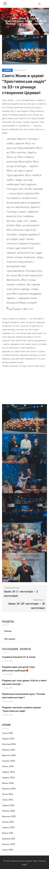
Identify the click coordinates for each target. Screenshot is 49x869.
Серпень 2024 (8, 760)
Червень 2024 (8, 772)
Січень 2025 (7, 733)
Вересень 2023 (9, 816)
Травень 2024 (8, 777)
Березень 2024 (9, 788)
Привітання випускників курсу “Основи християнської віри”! (23, 695)
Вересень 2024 (9, 755)
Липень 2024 (8, 766)
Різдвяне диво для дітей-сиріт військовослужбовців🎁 (18, 669)
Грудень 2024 (8, 738)
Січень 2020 (7, 849)
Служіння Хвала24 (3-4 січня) (18, 657)
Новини (7, 70)
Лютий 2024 (7, 794)
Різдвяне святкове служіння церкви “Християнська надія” (21, 709)
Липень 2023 (8, 822)
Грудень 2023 (8, 805)
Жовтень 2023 (8, 811)
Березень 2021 (8, 838)
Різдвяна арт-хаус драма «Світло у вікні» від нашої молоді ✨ (24, 682)
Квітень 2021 (7, 833)
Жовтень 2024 (8, 749)
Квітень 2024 (8, 783)
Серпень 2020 (8, 844)
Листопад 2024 (9, 744)
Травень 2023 (8, 827)
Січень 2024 (7, 799)
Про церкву (9, 638)
